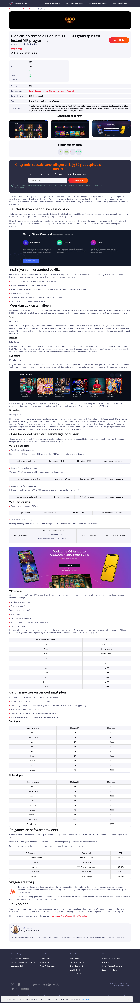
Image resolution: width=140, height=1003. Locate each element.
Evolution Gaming (41, 91)
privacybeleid (87, 999)
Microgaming (54, 91)
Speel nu (120, 40)
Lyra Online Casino (82, 916)
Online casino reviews (29, 9)
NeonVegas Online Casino (61, 916)
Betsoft (31, 91)
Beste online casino (15, 9)
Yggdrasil (70, 91)
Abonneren (78, 180)
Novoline (63, 91)
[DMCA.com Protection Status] (26, 989)
